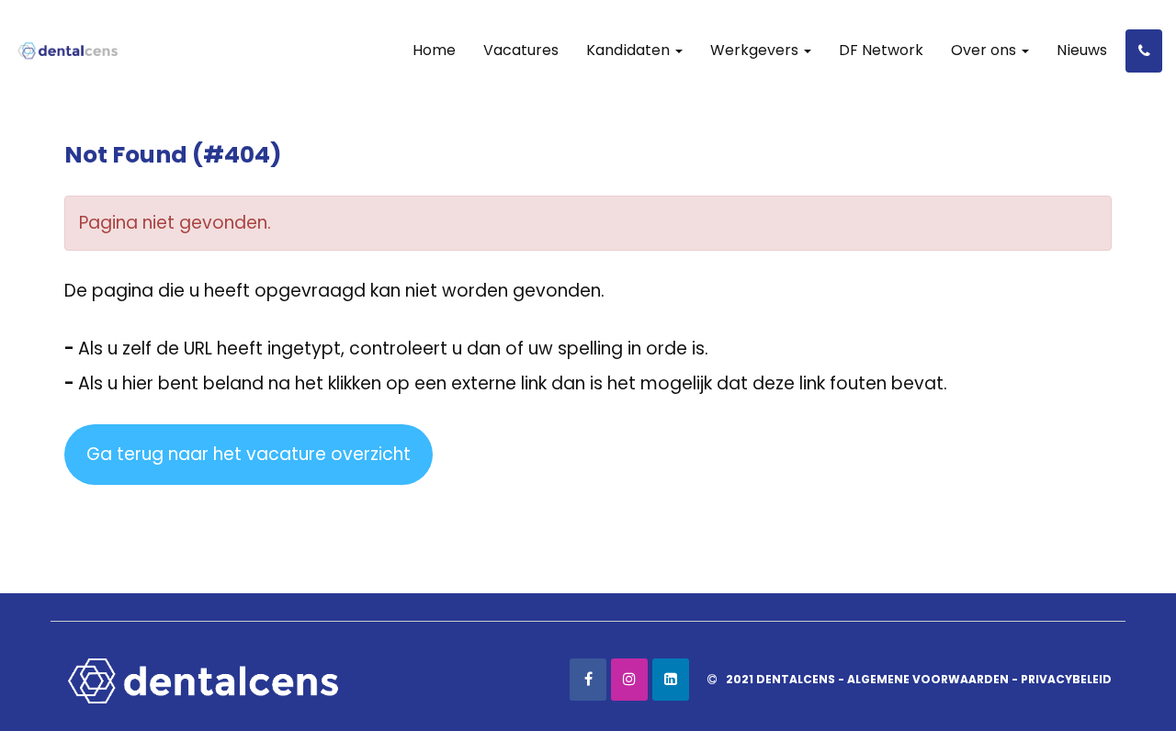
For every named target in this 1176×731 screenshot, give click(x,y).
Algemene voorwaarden (928, 679)
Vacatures (521, 50)
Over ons (985, 50)
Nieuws (1082, 50)
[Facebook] (588, 679)
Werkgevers (756, 50)
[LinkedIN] (670, 679)
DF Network (881, 50)
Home (434, 50)
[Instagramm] (629, 679)
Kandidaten (629, 50)
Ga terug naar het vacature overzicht (248, 454)
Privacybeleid (1066, 679)
